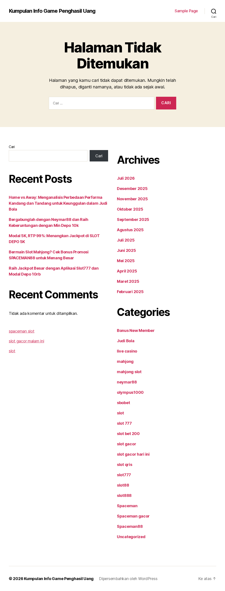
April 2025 (127, 271)
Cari (12, 147)
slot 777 (124, 423)
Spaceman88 (130, 526)
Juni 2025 (126, 250)
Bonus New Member (136, 330)
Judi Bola (125, 340)
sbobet (123, 402)
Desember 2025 (132, 188)
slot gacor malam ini (26, 341)
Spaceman (127, 505)
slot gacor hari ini (133, 454)
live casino (127, 351)
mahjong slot (129, 371)
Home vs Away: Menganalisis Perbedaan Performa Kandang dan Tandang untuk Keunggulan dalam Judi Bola (58, 203)
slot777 (124, 475)
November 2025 (132, 199)
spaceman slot (21, 331)
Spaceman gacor (133, 516)
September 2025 (133, 219)
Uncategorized (131, 536)
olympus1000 (130, 392)
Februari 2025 (130, 291)
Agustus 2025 (130, 229)
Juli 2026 (126, 178)
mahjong (125, 361)
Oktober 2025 (130, 209)
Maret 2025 (128, 281)
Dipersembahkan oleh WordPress (128, 578)
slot (12, 351)
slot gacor (126, 444)
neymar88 (127, 382)
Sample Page (186, 11)
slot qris (124, 464)
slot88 (123, 485)
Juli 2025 (126, 240)
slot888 (124, 495)
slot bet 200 (128, 433)
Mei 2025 (126, 260)
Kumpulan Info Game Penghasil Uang (52, 11)
